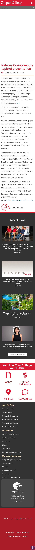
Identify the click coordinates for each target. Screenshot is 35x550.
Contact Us (25, 398)
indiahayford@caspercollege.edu (19, 200)
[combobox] (16, 7)
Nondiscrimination (22, 532)
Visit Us (8, 398)
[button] (31, 3)
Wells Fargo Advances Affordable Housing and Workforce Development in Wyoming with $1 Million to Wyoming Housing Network (17, 247)
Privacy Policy (10, 532)
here (18, 103)
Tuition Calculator (25, 383)
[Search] (34, 7)
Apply (8, 382)
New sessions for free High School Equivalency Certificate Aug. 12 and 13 (17, 345)
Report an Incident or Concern (17, 536)
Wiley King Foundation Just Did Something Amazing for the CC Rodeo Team (17, 281)
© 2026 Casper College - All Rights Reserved (17, 519)
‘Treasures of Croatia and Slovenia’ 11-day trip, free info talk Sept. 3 (17, 314)
